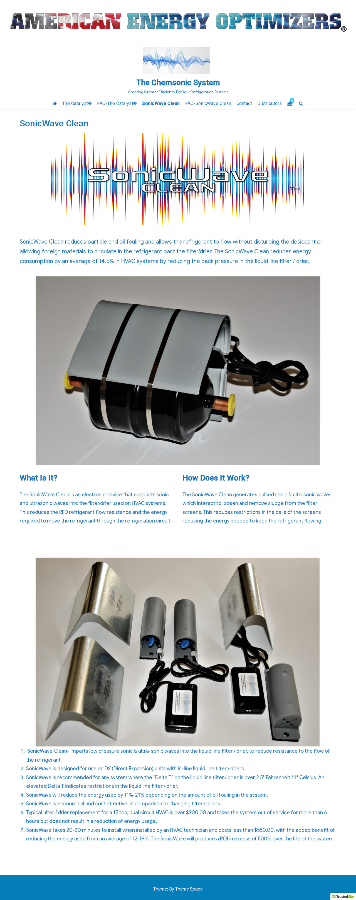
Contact (244, 103)
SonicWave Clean (161, 103)
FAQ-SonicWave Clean (208, 103)
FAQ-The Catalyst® (117, 103)
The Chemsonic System (178, 82)
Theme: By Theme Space (178, 889)
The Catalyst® (77, 103)
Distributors (269, 103)
